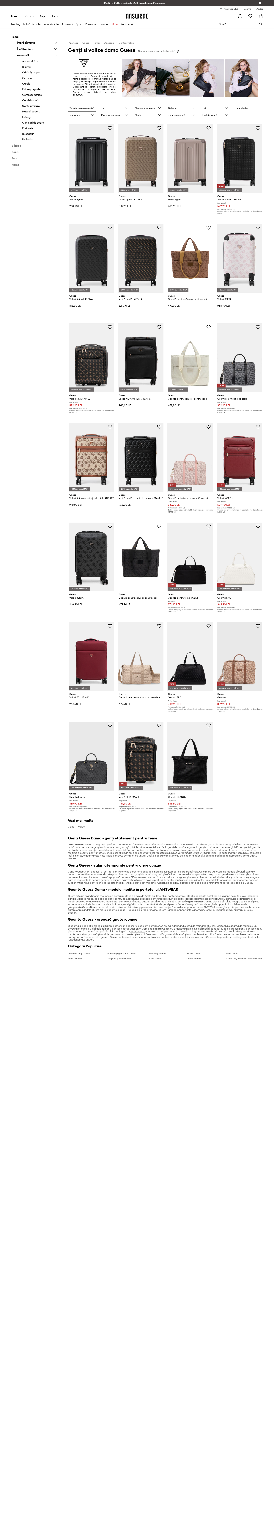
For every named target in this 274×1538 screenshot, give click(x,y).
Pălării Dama (75, 958)
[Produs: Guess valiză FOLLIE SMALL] (91, 656)
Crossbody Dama (156, 953)
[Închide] (260, 3)
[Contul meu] (240, 16)
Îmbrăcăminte (31, 24)
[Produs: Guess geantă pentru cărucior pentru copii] (190, 258)
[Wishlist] (250, 16)
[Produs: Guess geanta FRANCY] (190, 756)
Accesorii (67, 24)
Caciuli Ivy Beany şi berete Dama (244, 958)
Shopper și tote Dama (119, 958)
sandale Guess (90, 909)
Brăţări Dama (194, 953)
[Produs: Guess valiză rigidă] (91, 158)
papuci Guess (126, 909)
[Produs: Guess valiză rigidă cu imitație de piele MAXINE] (141, 457)
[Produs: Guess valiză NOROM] (239, 457)
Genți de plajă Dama (79, 953)
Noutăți (15, 24)
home (55, 16)
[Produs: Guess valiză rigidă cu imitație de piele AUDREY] (91, 457)
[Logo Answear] (137, 16)
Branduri (104, 24)
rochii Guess (137, 931)
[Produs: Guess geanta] (239, 656)
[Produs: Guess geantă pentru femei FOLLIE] (190, 557)
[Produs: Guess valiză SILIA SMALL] (91, 357)
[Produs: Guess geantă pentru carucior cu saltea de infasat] (141, 656)
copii (42, 16)
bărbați (29, 16)
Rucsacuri (127, 24)
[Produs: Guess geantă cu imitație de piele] (239, 357)
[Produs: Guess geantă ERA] (239, 557)
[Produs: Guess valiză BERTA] (239, 258)
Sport (79, 24)
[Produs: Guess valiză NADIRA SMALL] (239, 158)
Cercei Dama (194, 958)
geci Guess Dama (163, 909)
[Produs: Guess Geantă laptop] (91, 756)
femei (15, 16)
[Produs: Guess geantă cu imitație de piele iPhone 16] (190, 457)
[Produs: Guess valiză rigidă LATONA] (141, 158)
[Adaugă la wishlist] (110, 128)
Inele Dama (232, 953)
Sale (115, 24)
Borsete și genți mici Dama (121, 953)
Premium (90, 24)
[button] (82, 108)
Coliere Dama (154, 958)
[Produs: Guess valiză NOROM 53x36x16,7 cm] (141, 357)
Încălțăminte (51, 24)
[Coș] (261, 16)
